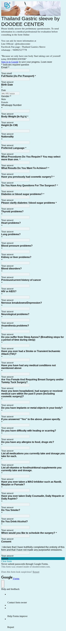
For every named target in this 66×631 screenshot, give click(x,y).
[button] (33, 558)
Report (36, 572)
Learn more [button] (46, 62)
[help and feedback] (2, 584)
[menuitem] (36, 598)
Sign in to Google (9, 62)
